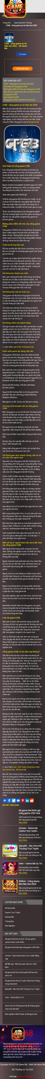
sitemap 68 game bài (26, 1076)
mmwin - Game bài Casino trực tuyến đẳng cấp (28, 829)
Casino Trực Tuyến (12, 913)
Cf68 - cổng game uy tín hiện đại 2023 (21, 25)
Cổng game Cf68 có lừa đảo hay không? (19, 100)
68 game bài (34, 122)
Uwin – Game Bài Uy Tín (30, 863)
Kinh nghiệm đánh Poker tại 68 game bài (21, 1014)
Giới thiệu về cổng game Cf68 (15, 87)
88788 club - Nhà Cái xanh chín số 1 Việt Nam (21, 965)
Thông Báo (9, 921)
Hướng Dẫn (9, 917)
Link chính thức (22, 69)
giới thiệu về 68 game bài (24, 347)
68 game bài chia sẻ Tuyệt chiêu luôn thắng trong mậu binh (22, 982)
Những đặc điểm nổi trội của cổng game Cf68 (22, 89)
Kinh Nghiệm (10, 926)
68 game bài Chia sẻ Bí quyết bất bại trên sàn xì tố (21, 974)
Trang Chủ (6, 23)
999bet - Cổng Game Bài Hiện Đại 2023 (29, 882)
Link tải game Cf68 (11, 97)
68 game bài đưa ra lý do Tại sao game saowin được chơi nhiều (20, 940)
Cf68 (30, 117)
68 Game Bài (10, 908)
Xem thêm (23, 822)
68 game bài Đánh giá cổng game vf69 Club (29, 811)
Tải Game (22, 54)
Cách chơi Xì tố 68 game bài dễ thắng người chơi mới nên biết (22, 1007)
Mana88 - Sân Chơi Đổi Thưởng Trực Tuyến (30, 847)
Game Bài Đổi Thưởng (23, 23)
